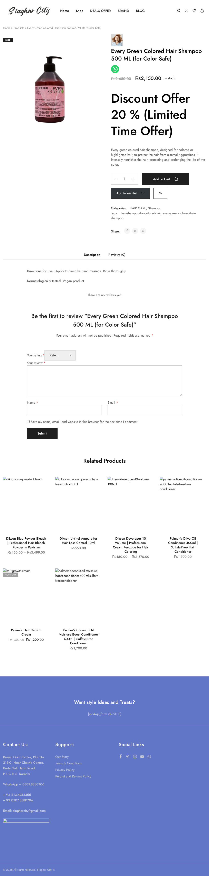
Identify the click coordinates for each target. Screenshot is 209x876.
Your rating (35, 355)
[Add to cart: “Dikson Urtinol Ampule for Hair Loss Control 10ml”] (94, 495)
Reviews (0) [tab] (116, 254)
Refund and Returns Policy (73, 776)
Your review (36, 363)
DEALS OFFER (100, 11)
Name (32, 402)
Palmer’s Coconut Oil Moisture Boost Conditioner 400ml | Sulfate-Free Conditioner (78, 637)
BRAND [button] (123, 11)
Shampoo (154, 208)
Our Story (62, 756)
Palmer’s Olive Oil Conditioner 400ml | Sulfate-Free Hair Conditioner (183, 545)
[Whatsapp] (149, 757)
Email (113, 402)
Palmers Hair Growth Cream (26, 632)
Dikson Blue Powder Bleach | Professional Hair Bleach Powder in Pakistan (26, 543)
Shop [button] (79, 11)
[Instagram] (135, 757)
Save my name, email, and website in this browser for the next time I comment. (84, 421)
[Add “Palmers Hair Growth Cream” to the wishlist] (42, 577)
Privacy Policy (64, 769)
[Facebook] (120, 757)
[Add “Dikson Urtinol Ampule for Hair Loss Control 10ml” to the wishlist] (94, 485)
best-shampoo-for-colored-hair (141, 213)
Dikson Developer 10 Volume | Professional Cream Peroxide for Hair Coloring (130, 545)
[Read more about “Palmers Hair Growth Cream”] (42, 587)
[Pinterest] (127, 757)
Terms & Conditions (68, 763)
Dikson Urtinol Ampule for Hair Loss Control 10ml (78, 540)
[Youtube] (142, 757)
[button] (160, 193)
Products (18, 28)
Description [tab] (92, 254)
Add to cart (162, 179)
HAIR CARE (138, 208)
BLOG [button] (140, 11)
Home (64, 11)
